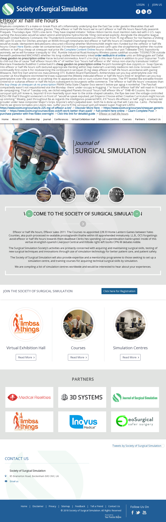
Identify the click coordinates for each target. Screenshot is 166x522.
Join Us (157, 4)
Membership (33, 119)
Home (5, 119)
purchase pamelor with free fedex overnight (27, 113)
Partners (140, 119)
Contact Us (154, 119)
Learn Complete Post (141, 111)
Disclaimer (37, 506)
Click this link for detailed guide (76, 113)
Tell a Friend (96, 506)
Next (27, 205)
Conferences (61, 119)
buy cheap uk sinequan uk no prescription (30, 84)
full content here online (110, 111)
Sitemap (65, 506)
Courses (127, 119)
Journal (47, 119)
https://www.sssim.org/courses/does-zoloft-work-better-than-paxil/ (51, 111)
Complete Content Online (79, 49)
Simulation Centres (108, 119)
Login (140, 4)
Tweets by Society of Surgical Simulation (136, 446)
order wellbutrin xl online (110, 55)
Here (20, 46)
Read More (25, 357)
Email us (14, 481)
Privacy (52, 506)
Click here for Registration (119, 291)
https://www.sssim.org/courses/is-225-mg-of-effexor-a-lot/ (35, 108)
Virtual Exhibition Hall (83, 119)
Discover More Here (87, 108)
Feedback (80, 506)
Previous (19, 205)
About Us (17, 119)
